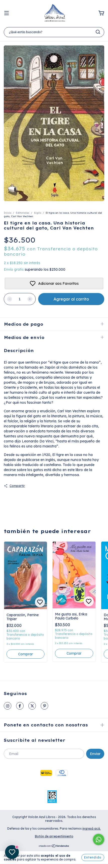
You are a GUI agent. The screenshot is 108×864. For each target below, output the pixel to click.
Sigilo (37, 212)
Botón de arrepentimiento (54, 836)
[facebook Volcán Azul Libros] (20, 706)
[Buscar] (98, 32)
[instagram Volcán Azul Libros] (7, 706)
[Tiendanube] (54, 846)
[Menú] (6, 13)
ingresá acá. (91, 828)
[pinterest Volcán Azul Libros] (44, 706)
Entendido (92, 857)
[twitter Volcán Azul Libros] (32, 706)
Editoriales (22, 212)
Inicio (7, 212)
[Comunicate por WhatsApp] (98, 839)
